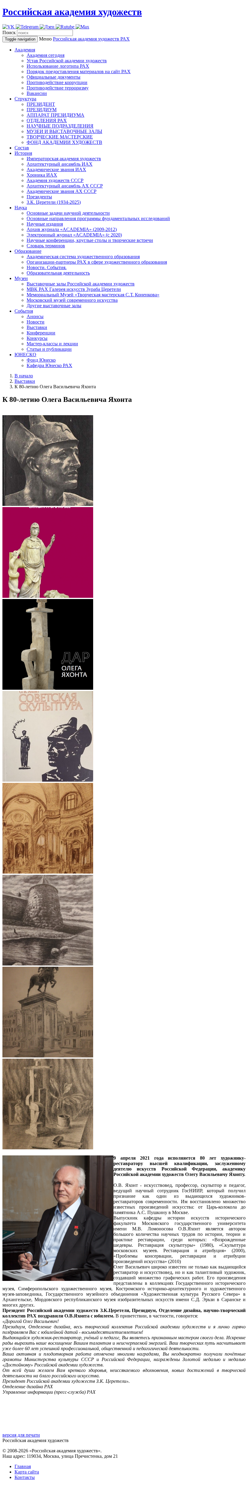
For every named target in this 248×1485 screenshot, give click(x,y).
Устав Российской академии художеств (67, 60)
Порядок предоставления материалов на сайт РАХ (79, 71)
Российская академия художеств (72, 11)
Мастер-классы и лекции (52, 343)
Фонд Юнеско (41, 360)
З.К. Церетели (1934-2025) (54, 202)
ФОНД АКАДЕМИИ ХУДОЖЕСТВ (64, 142)
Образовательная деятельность (58, 272)
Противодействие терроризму (58, 87)
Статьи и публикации (49, 349)
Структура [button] (25, 98)
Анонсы (35, 316)
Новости (35, 321)
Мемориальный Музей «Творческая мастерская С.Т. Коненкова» (93, 294)
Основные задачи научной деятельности (68, 213)
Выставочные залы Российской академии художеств (81, 283)
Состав (22, 147)
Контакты (25, 1477)
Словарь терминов (46, 245)
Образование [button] (28, 251)
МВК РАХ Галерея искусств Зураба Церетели (74, 289)
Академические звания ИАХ (56, 169)
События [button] (24, 311)
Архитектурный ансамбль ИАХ (60, 164)
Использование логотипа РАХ (58, 66)
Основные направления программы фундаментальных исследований (98, 218)
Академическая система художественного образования (83, 256)
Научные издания (45, 223)
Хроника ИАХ (42, 174)
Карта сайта (27, 1471)
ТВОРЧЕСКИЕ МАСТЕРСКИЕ (60, 136)
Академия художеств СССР (55, 180)
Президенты (39, 196)
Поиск (9, 32)
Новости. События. (47, 267)
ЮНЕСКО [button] (25, 354)
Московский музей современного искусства (72, 300)
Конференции (41, 332)
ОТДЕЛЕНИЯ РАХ (47, 120)
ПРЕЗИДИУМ (42, 109)
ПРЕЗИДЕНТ (41, 104)
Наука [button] (21, 207)
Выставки (37, 327)
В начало (24, 375)
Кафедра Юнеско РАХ (49, 365)
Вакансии (37, 93)
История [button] (23, 153)
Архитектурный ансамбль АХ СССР (65, 185)
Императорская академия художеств (64, 158)
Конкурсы (37, 338)
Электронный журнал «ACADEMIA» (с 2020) (74, 234)
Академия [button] (25, 49)
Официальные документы (53, 77)
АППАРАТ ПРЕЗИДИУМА (55, 115)
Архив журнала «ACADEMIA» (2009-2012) (72, 229)
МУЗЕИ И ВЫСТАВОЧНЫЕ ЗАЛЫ (64, 131)
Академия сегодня (45, 55)
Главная (23, 1466)
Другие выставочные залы (54, 305)
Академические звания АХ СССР (61, 191)
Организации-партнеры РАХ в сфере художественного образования (97, 262)
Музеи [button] (21, 278)
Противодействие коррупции (57, 82)
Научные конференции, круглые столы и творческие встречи (90, 240)
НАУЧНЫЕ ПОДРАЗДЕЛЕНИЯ (60, 126)
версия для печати (21, 1435)
